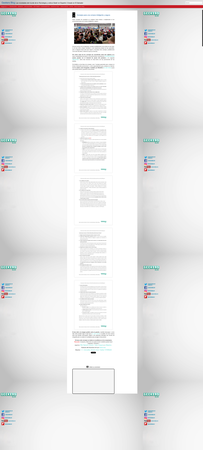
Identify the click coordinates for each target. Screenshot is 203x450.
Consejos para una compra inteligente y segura (93, 15)
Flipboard (85, 345)
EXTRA (71, 6)
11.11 (82, 350)
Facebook (91, 345)
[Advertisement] (123, 37)
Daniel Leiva (102, 347)
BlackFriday (76, 59)
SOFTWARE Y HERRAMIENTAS (41, 6)
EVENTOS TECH (55, 6)
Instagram (100, 345)
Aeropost (93, 350)
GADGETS (20, 6)
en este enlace (107, 67)
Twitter (96, 345)
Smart (97, 350)
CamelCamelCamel (109, 56)
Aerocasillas (87, 350)
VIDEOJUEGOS (64, 6)
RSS (81, 345)
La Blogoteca (108, 345)
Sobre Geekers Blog (79, 6)
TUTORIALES (108, 350)
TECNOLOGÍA (13, 6)
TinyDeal (102, 350)
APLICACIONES (28, 6)
